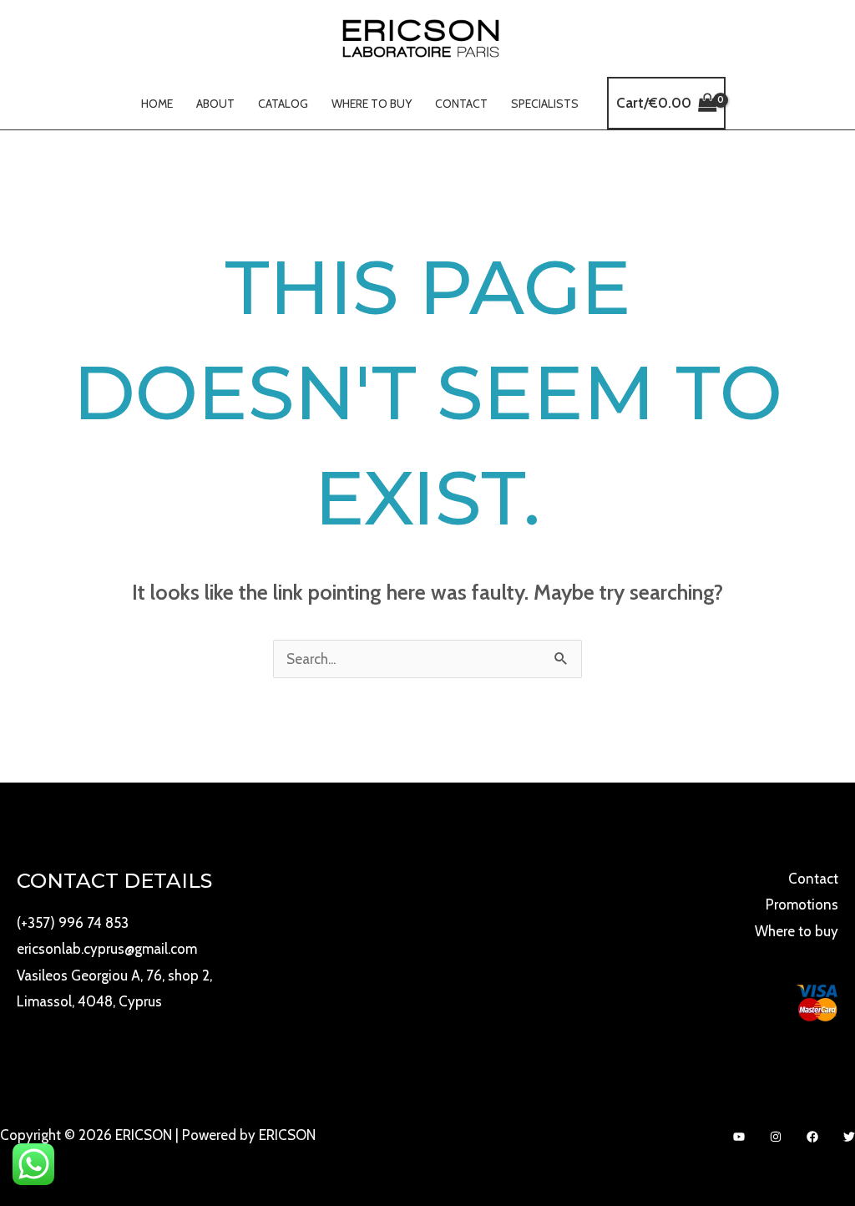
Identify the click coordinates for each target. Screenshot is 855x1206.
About (215, 103)
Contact (461, 103)
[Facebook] (812, 1137)
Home (157, 103)
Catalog (283, 103)
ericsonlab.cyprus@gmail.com (107, 948)
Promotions (802, 904)
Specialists (545, 103)
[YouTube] (739, 1137)
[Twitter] (849, 1137)
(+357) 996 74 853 (73, 923)
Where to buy (371, 103)
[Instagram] (776, 1137)
